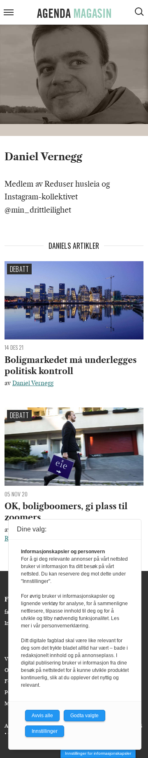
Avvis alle (42, 715)
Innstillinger (45, 731)
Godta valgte (84, 715)
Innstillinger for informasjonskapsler (98, 753)
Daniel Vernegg (32, 383)
